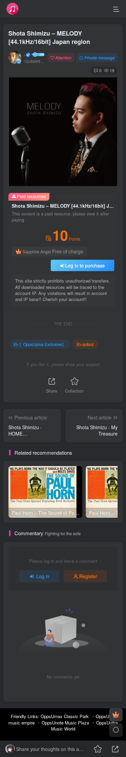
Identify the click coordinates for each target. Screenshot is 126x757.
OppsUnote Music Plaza (65, 722)
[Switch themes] (116, 730)
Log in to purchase (85, 265)
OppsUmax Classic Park (65, 716)
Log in (42, 576)
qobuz (88, 344)
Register (88, 576)
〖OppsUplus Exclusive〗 (42, 344)
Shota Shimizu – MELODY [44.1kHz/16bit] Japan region (49, 37)
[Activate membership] (116, 714)
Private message (99, 57)
